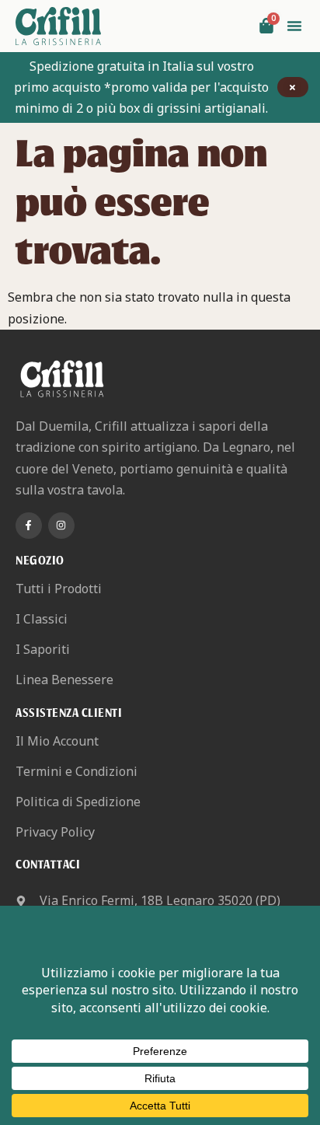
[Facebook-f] (29, 525)
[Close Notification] (292, 87)
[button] (294, 26)
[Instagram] (61, 525)
